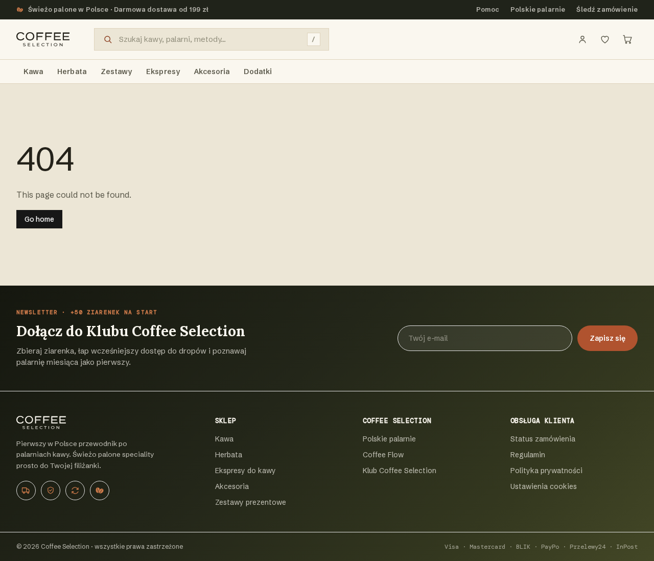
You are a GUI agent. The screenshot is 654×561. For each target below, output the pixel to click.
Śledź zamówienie (607, 9)
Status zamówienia (542, 438)
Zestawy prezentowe (250, 502)
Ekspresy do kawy (245, 470)
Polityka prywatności (546, 470)
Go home (39, 219)
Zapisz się (607, 338)
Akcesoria (232, 486)
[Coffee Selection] (42, 39)
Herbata (228, 454)
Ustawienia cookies (543, 486)
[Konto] (582, 39)
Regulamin (527, 454)
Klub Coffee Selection (399, 470)
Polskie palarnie (538, 9)
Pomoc (487, 9)
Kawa (224, 438)
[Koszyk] (627, 39)
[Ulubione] (605, 39)
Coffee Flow (383, 454)
